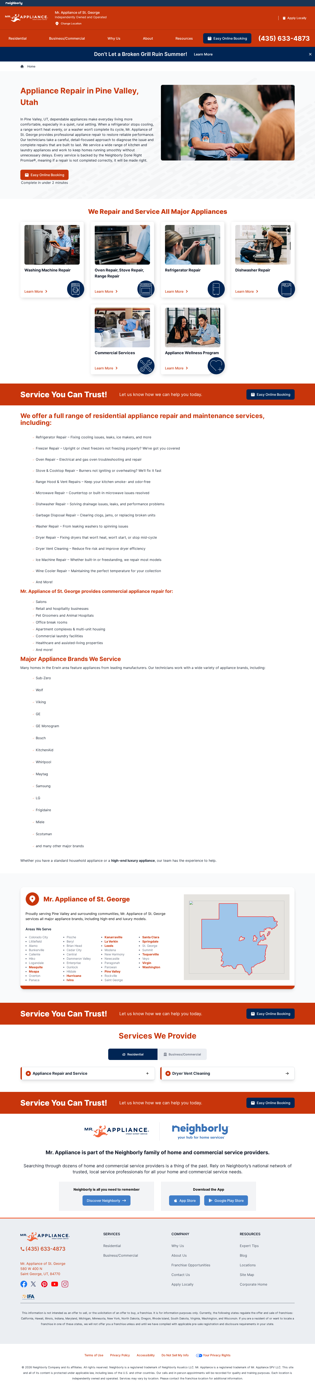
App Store (187, 1200)
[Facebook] (23, 1284)
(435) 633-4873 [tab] (284, 38)
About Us (179, 1255)
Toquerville (150, 954)
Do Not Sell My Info (175, 1355)
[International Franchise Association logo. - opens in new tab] (28, 1297)
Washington (151, 967)
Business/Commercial (185, 1054)
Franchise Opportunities (190, 1265)
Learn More (33, 291)
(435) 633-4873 (45, 1249)
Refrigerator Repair (183, 270)
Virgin (146, 963)
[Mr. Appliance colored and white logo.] (26, 18)
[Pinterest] (44, 1284)
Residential (135, 1054)
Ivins (70, 980)
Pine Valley (112, 971)
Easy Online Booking (47, 175)
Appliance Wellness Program (192, 353)
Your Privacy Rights (217, 1355)
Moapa (34, 971)
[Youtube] (54, 1284)
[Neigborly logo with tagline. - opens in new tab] (200, 1131)
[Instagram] (65, 1284)
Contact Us (180, 1275)
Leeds (109, 945)
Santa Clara (150, 937)
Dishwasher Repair (252, 270)
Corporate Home (253, 1284)
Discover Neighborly (103, 1200)
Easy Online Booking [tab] (230, 38)
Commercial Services (115, 353)
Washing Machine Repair (47, 270)
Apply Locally (182, 1284)
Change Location (71, 23)
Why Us (177, 1246)
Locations (248, 1265)
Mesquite (36, 967)
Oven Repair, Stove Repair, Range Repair (119, 273)
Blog (243, 1255)
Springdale (150, 941)
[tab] (17, 38)
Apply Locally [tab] (296, 18)
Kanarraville (113, 937)
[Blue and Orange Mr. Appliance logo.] (117, 1131)
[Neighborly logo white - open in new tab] (14, 3)
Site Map (247, 1275)
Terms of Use (93, 1355)
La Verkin (111, 941)
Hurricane (74, 975)
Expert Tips (249, 1246)
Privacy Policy (120, 1355)
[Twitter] (34, 1284)
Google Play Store (229, 1200)
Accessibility (146, 1355)
